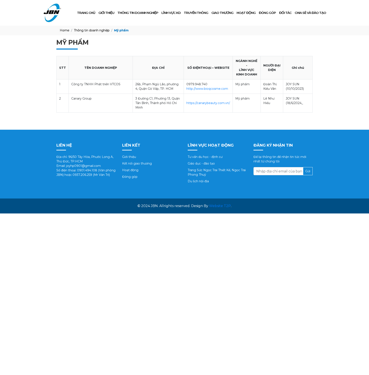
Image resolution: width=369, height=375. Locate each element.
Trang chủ (86, 13)
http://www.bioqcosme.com (207, 89)
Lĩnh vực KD (171, 13)
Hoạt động (246, 13)
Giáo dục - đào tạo (201, 163)
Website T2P (220, 206)
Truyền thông (196, 13)
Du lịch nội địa (198, 181)
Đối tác (285, 13)
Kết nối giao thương (137, 163)
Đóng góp (267, 13)
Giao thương (222, 13)
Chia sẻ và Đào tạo (310, 13)
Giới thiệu (106, 13)
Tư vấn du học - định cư (205, 157)
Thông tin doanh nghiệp (137, 13)
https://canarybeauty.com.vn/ (208, 103)
